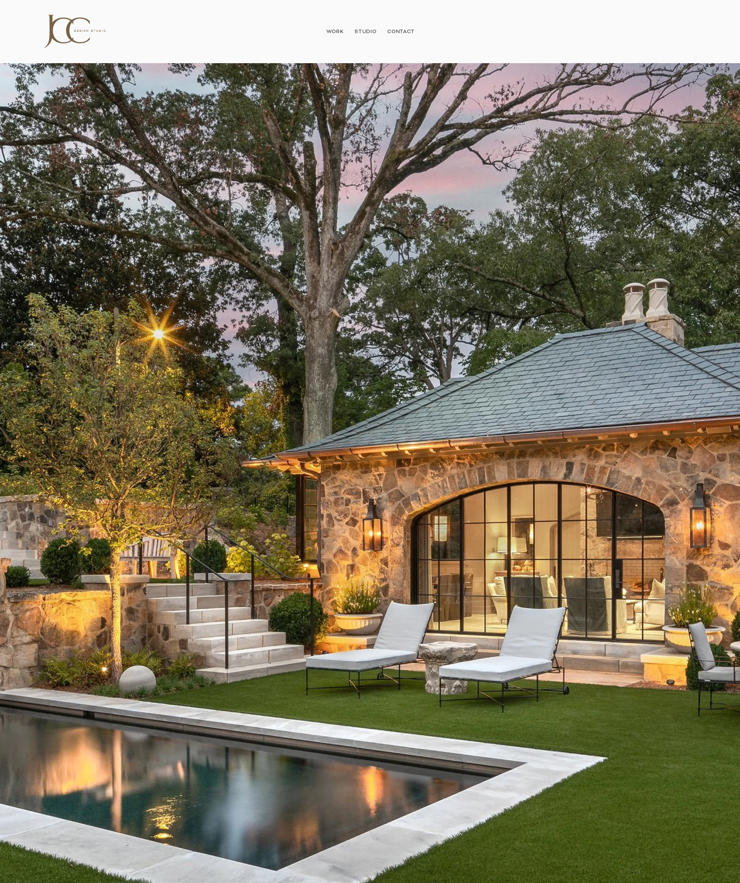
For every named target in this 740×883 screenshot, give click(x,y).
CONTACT (401, 32)
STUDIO (365, 32)
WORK (335, 32)
